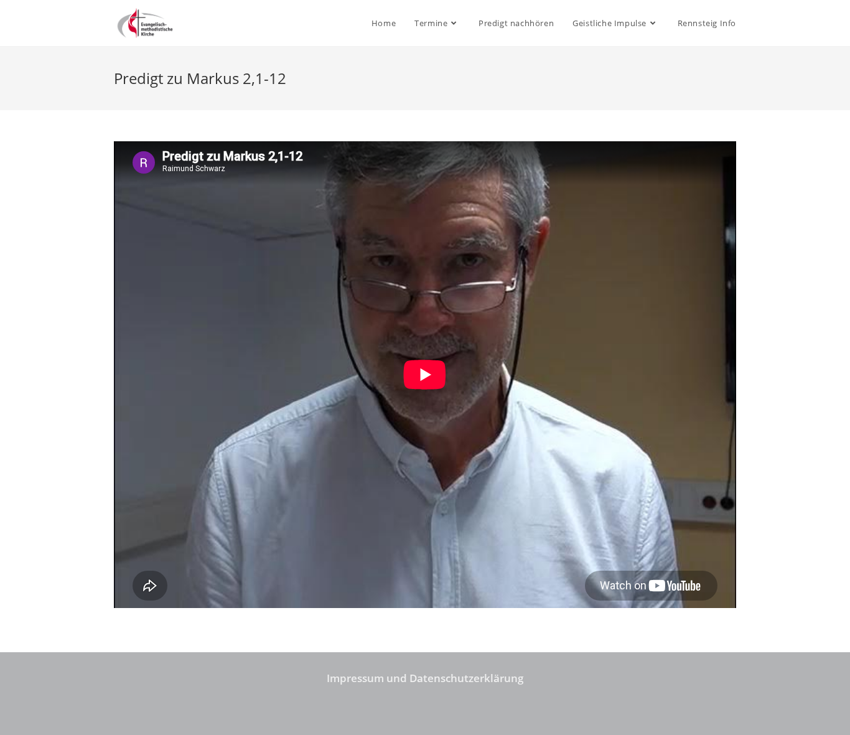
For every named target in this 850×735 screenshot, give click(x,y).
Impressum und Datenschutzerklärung (425, 678)
